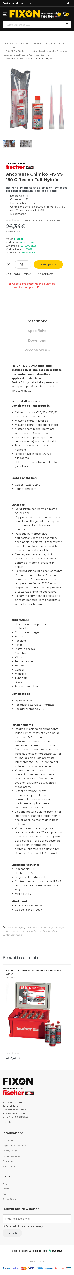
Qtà (8, 264)
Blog (5, 1183)
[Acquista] (66, 1057)
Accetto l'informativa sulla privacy (24, 1226)
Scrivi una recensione (49, 220)
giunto (54, 931)
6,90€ (17, 3)
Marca (14, 43)
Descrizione (37, 321)
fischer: (19, 935)
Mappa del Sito (10, 1166)
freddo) (46, 931)
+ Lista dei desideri (20, 273)
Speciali (6, 1188)
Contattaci (8, 1161)
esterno (29, 931)
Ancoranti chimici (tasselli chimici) (48, 43)
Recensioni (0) (37, 350)
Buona (36, 927)
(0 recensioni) (28, 220)
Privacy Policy (10, 1150)
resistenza (18, 931)
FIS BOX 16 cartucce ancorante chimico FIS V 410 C (35, 972)
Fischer (24, 43)
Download (37, 340)
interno (37, 931)
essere (65, 927)
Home (5, 43)
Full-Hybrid (11, 47)
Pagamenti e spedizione (14, 1145)
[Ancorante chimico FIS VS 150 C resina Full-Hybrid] (37, 98)
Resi (5, 1194)
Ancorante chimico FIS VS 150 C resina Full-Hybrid (29, 58)
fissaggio (19, 927)
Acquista (49, 264)
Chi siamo (8, 1140)
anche (28, 927)
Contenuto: (8, 935)
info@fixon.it (9, 1122)
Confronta (47, 273)
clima (11, 927)
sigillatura (46, 927)
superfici (56, 927)
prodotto (7, 931)
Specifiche (37, 331)
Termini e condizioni (12, 1156)
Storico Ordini (9, 1199)
